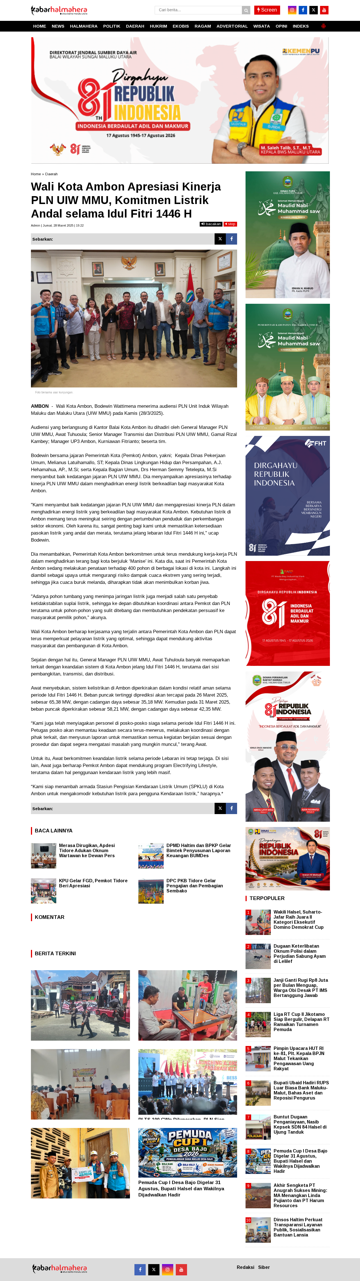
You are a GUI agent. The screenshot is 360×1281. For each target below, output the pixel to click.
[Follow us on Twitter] (153, 1269)
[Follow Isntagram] (167, 1269)
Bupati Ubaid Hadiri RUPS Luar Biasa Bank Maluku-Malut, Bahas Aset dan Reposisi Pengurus (301, 1090)
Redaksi (245, 1267)
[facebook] (303, 10)
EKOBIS (181, 26)
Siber (264, 1267)
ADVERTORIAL (232, 26)
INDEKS (301, 26)
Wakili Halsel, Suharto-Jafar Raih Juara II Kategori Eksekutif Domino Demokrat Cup (299, 920)
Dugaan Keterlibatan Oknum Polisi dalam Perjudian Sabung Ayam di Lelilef (300, 954)
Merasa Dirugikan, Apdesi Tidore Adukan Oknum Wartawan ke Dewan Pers (87, 850)
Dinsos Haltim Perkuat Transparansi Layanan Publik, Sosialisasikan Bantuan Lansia (298, 1227)
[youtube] (324, 10)
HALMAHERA (84, 26)
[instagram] (292, 10)
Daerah (51, 174)
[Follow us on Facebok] (140, 1269)
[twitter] (313, 10)
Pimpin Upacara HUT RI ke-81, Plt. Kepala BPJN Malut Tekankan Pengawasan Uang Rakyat (299, 1058)
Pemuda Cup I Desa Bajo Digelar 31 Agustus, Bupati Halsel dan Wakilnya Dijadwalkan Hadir (181, 1189)
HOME (39, 26)
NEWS (58, 26)
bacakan (213, 224)
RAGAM (203, 26)
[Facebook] (231, 239)
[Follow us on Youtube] (181, 1269)
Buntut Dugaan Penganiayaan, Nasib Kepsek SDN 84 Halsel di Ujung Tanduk (300, 1124)
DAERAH (135, 26)
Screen (268, 10)
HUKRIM (158, 26)
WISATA (261, 26)
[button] (323, 23)
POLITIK (111, 26)
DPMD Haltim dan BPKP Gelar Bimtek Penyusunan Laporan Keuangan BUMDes (198, 850)
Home (36, 174)
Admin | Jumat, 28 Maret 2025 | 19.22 (57, 225)
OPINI (281, 26)
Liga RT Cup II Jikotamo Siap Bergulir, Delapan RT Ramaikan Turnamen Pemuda (302, 1022)
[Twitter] (220, 239)
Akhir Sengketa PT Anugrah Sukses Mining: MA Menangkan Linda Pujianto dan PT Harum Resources (300, 1195)
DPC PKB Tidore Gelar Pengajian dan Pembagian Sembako (194, 885)
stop (231, 224)
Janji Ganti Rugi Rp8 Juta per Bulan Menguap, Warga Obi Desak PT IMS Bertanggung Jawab (301, 988)
